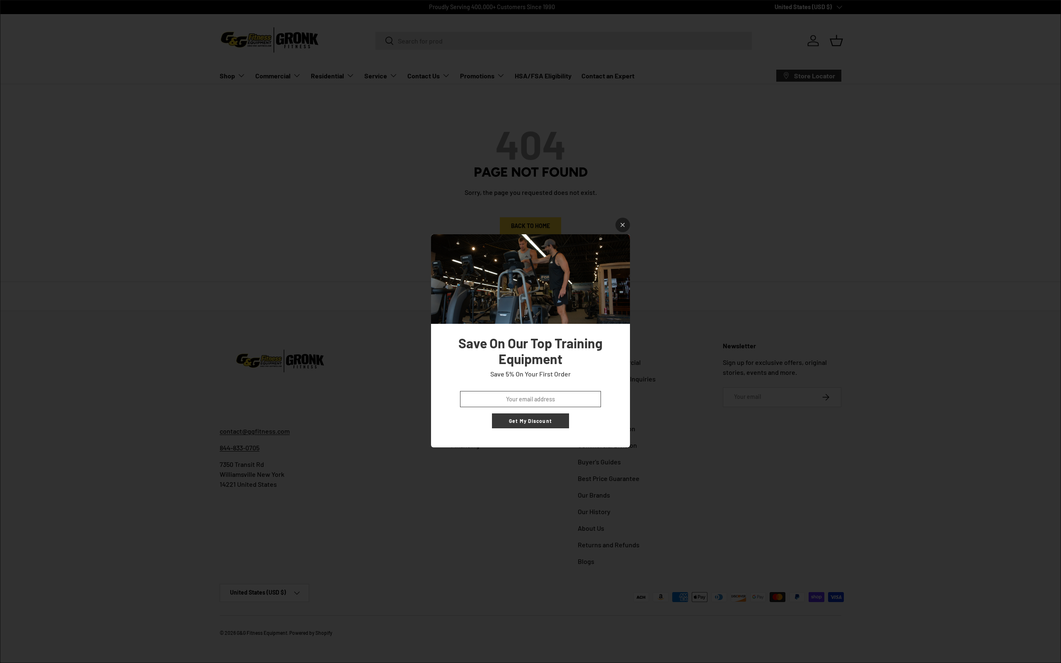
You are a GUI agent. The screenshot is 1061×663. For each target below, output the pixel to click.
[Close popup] (622, 225)
